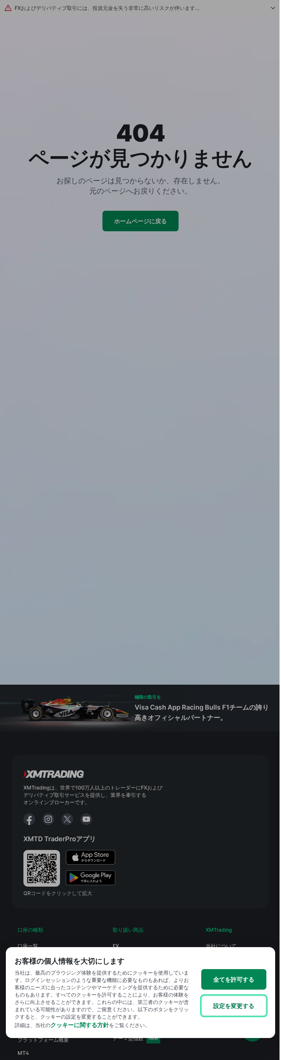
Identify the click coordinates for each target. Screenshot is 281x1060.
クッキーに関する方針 (79, 1024)
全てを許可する (233, 979)
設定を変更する (233, 1005)
